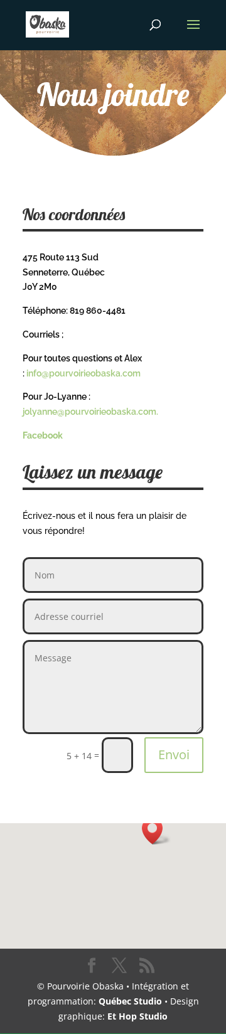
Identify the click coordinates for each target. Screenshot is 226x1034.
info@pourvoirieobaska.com (83, 373)
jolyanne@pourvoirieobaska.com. (91, 412)
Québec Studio (130, 1001)
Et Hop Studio (137, 1016)
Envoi (174, 754)
